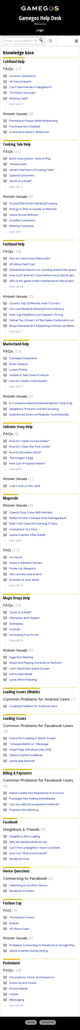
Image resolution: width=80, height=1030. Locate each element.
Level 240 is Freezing (23, 679)
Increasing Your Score (24, 635)
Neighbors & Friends (23, 829)
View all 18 (16, 286)
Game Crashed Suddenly (25, 755)
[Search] (42, 40)
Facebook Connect (21, 891)
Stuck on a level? (20, 181)
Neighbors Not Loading (24, 836)
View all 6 (15, 231)
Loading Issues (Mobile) (21, 691)
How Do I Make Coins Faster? (28, 381)
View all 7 (15, 331)
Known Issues (17, 113)
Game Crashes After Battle (27, 535)
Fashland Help (14, 244)
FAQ (10, 550)
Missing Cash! (18, 98)
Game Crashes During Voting (28, 951)
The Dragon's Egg (21, 458)
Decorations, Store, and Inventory (31, 977)
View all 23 (16, 585)
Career (14, 994)
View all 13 (16, 386)
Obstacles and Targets (24, 618)
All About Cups (19, 929)
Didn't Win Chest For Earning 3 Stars (33, 523)
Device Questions (16, 870)
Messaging (16, 1000)
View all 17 (16, 104)
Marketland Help (16, 343)
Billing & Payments (17, 773)
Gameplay (16, 623)
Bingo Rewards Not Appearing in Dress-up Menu (41, 326)
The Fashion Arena (21, 917)
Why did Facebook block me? (28, 842)
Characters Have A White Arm (29, 132)
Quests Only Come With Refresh (30, 512)
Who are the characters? (25, 574)
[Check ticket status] (50, 40)
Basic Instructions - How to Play (30, 158)
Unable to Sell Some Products (29, 375)
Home (31, 1022)
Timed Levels (18, 164)
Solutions (47, 1022)
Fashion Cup (12, 903)
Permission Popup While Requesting (33, 121)
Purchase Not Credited (24, 126)
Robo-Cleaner (18, 364)
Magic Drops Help (16, 597)
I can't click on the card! (24, 486)
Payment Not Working (23, 810)
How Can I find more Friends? (28, 853)
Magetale (10, 498)
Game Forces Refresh (23, 215)
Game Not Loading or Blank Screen (32, 738)
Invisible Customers (22, 220)
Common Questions (22, 76)
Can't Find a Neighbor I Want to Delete (34, 848)
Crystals (14, 629)
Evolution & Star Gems (24, 580)
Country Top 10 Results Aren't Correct (34, 303)
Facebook (10, 822)
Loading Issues (14, 718)
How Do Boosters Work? (25, 452)
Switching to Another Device (28, 885)
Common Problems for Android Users (38, 699)
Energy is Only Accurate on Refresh (33, 209)
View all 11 (16, 187)
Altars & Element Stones (25, 563)
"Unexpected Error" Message (28, 744)
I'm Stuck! (15, 557)
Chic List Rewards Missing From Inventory (36, 309)
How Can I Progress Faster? (27, 463)
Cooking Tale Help (17, 144)
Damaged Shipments (23, 358)
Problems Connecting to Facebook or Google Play (42, 945)
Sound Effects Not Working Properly (33, 203)
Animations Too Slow (23, 529)
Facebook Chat (19, 859)
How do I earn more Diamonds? (29, 258)
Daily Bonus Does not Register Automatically (39, 414)
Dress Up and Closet (22, 983)
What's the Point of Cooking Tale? (31, 170)
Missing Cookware (21, 226)
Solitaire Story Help (17, 426)
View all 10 (16, 640)
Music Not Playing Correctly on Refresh (35, 663)
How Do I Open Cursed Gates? (29, 441)
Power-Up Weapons (22, 568)
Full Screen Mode (20, 674)
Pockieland (11, 962)
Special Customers (21, 175)
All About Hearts (20, 81)
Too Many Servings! (22, 93)
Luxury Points (18, 369)
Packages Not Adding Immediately (32, 798)
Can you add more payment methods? (34, 804)
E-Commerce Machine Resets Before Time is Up (41, 403)
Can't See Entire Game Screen (29, 668)
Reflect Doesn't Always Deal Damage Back (37, 518)
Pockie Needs (18, 988)
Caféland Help (14, 61)
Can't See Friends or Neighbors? (30, 87)
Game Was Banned (22, 761)
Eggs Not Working (21, 657)
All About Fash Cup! (22, 264)
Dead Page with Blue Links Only (30, 749)
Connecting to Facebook (27, 878)
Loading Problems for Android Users (33, 706)
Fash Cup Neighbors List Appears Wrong (36, 314)
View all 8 (15, 469)
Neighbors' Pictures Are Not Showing (34, 409)
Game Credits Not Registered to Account (36, 793)
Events (14, 923)
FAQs (11, 68)
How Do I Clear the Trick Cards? (29, 446)
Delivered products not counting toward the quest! (42, 270)
